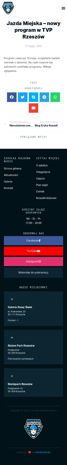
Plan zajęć (42, 185)
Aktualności (11, 175)
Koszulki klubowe (46, 198)
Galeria (8, 181)
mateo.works (42, 452)
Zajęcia (40, 178)
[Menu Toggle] (63, 8)
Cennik (40, 191)
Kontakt (8, 188)
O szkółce (42, 165)
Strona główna (12, 168)
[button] (12, 97)
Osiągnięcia (43, 172)
